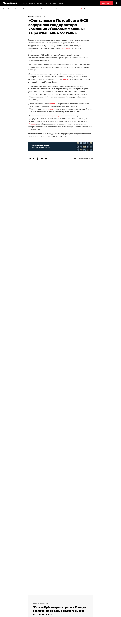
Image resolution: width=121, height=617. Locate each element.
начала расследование (55, 116)
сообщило (53, 104)
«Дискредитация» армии (63, 9)
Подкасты (62, 3)
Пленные (76, 9)
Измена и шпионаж (47, 9)
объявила (32, 124)
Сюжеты (32, 3)
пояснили (52, 109)
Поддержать (106, 3)
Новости (24, 3)
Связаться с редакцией (85, 158)
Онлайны (40, 3)
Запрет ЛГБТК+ (8, 9)
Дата (54, 3)
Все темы (87, 9)
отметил (65, 79)
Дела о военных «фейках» (31, 9)
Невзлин (18, 9)
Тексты (48, 3)
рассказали (65, 48)
